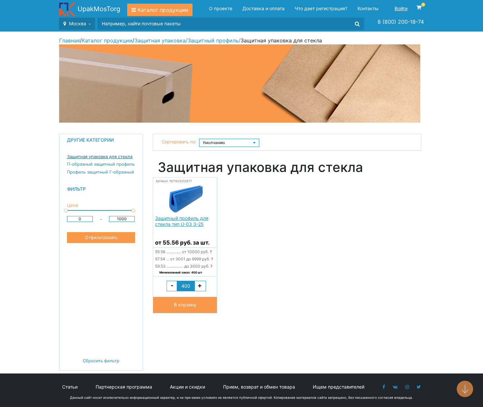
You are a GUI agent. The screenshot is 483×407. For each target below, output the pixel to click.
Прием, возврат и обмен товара (259, 387)
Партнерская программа (124, 387)
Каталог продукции (163, 10)
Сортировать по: (179, 141)
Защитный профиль (213, 40)
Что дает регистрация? (321, 8)
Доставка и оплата (263, 8)
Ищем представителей (338, 387)
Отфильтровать (101, 237)
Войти (401, 8)
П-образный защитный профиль (101, 164)
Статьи (70, 387)
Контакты (368, 8)
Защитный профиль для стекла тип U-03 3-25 (181, 221)
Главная (69, 40)
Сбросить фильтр (101, 360)
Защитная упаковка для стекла (99, 156)
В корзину (185, 304)
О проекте (220, 8)
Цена (72, 205)
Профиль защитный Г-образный (100, 172)
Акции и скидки (187, 387)
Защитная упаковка (160, 40)
